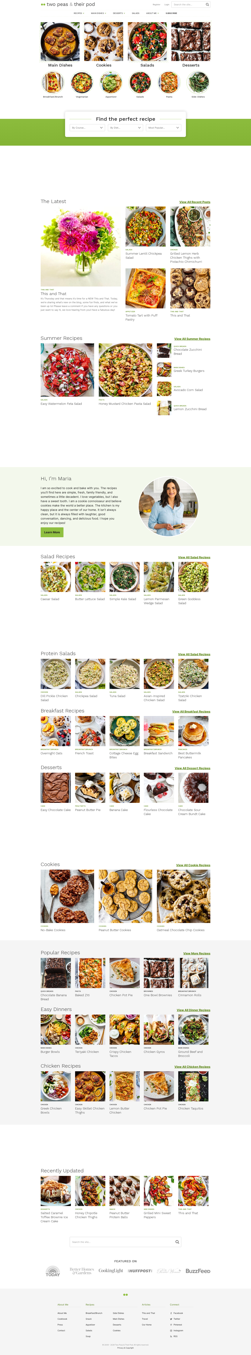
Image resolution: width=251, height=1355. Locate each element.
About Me (151, 13)
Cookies (116, 1330)
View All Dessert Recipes (192, 768)
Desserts (118, 13)
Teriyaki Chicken (87, 1052)
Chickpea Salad (86, 696)
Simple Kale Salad (123, 599)
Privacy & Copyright (125, 1348)
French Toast (84, 753)
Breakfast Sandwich (158, 753)
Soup (88, 1336)
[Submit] (207, 4)
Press (60, 1324)
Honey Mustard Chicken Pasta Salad (125, 403)
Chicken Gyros (154, 1052)
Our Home (147, 1324)
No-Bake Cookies (53, 930)
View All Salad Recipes (194, 557)
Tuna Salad (117, 696)
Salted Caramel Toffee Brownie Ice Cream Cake (54, 1217)
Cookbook (62, 1319)
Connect (174, 1304)
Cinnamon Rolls (189, 995)
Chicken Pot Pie (121, 995)
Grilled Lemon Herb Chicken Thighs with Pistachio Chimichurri (186, 257)
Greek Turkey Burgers (189, 371)
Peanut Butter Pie (88, 810)
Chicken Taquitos (190, 1108)
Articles (146, 1304)
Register (156, 4)
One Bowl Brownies (158, 995)
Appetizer (90, 1324)
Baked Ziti (82, 995)
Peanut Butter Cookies (115, 930)
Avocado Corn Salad (188, 390)
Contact (61, 1330)
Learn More (52, 532)
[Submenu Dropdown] (83, 13)
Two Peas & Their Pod (68, 4)
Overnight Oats (51, 753)
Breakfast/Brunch (94, 1313)
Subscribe (171, 13)
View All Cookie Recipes (193, 865)
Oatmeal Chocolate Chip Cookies (181, 930)
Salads (135, 13)
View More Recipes (196, 953)
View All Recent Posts (194, 202)
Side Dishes (118, 1313)
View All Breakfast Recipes (191, 711)
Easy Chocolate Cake (56, 810)
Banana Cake (119, 810)
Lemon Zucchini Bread (190, 409)
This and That (53, 293)
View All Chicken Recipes (192, 1066)
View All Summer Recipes (192, 339)
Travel (145, 1319)
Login (166, 4)
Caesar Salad (50, 599)
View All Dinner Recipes (193, 1010)
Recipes (78, 13)
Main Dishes (97, 13)
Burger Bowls (50, 1052)
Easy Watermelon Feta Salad (61, 403)
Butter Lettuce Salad (90, 599)
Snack (89, 1319)
